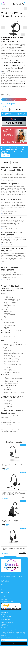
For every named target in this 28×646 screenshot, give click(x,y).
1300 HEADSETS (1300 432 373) (14, 142)
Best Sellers (3, 615)
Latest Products (4, 625)
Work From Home (5, 621)
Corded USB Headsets (6, 616)
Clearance (3, 627)
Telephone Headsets (5, 619)
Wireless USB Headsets (6, 618)
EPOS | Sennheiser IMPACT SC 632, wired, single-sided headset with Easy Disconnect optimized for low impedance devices (13, 493)
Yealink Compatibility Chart (8, 434)
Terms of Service (21, 637)
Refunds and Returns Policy (7, 601)
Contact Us (3, 596)
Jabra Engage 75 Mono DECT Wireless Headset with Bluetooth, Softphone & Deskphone (13, 521)
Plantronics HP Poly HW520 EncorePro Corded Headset (13, 549)
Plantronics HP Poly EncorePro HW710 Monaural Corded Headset (13, 465)
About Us (3, 595)
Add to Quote (18, 109)
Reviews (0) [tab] (15, 162)
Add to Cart (22, 469)
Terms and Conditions (6, 598)
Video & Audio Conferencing (7, 622)
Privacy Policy (4, 599)
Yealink (8, 94)
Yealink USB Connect (11, 277)
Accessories (3, 624)
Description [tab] (6, 162)
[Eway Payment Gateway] (11, 609)
